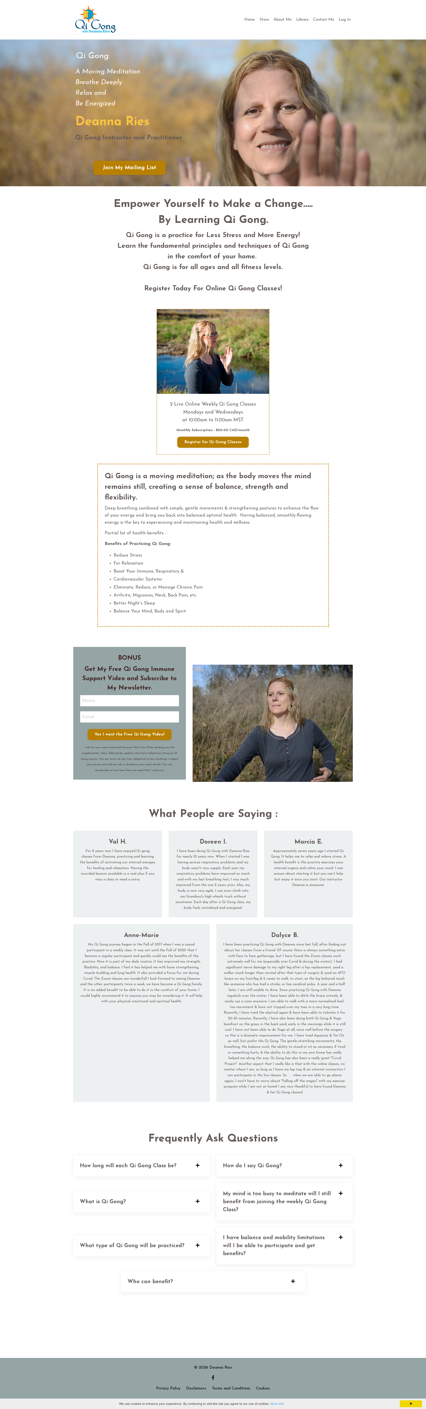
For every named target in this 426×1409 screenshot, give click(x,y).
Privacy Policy (168, 1389)
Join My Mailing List (129, 167)
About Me (283, 20)
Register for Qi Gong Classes (213, 442)
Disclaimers (196, 1389)
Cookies (263, 1389)
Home (249, 20)
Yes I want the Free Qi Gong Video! (130, 735)
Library (302, 20)
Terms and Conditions (231, 1389)
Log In (345, 20)
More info (277, 1403)
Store (264, 20)
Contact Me (323, 20)
